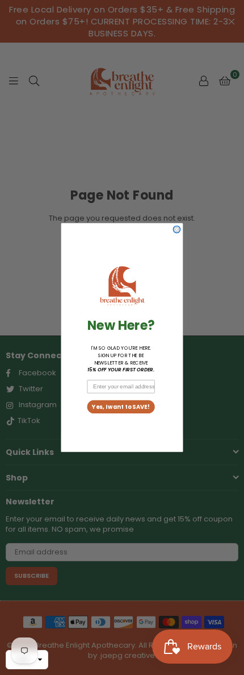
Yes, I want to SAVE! (121, 407)
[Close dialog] (176, 229)
